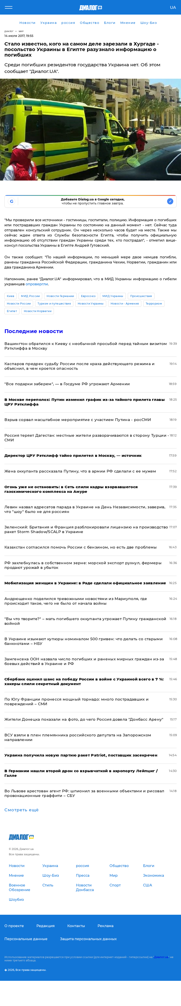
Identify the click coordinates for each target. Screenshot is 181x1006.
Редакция (45, 926)
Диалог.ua (161, 957)
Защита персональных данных (88, 939)
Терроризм (154, 303)
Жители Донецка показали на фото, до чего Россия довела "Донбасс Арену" (84, 719)
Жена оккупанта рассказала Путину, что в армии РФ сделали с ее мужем (80, 471)
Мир (21, 31)
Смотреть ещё (21, 810)
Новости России (19, 303)
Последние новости (33, 331)
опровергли (37, 284)
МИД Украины (112, 296)
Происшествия (141, 296)
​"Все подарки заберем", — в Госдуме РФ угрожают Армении (67, 384)
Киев (10, 296)
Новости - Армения (125, 303)
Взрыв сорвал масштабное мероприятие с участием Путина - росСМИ (77, 419)
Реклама (105, 926)
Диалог (8, 31)
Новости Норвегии (37, 311)
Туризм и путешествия (54, 303)
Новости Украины (91, 303)
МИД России (30, 296)
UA (173, 7)
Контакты (76, 926)
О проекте (14, 926)
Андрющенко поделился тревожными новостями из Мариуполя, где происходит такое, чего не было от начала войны (75, 601)
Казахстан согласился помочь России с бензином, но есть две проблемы (80, 547)
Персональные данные (25, 939)
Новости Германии (60, 296)
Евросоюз (88, 296)
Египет (12, 311)
